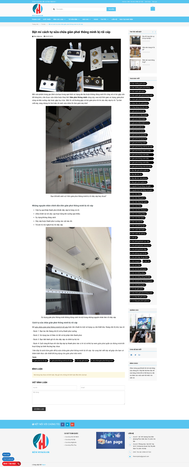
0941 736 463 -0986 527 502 (142, 452)
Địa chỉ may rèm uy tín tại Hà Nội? (148, 37)
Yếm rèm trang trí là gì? (148, 48)
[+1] (139, 354)
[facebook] (63, 424)
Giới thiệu (47, 19)
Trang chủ (36, 19)
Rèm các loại (58, 19)
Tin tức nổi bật (136, 32)
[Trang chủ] (37, 10)
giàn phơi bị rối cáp (40, 360)
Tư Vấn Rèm (73, 19)
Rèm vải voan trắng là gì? (148, 61)
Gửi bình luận (39, 409)
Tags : (34, 357)
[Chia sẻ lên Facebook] (131, 354)
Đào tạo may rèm (126, 19)
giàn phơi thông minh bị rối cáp (62, 360)
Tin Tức (104, 19)
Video (96, 19)
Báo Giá (86, 19)
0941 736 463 (9, 464)
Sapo (44, 464)
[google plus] (72, 424)
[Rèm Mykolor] (46, 443)
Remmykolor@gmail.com (141, 456)
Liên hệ (114, 19)
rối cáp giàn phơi (82, 360)
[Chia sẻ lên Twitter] (135, 354)
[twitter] (67, 424)
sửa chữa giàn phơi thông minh (103, 360)
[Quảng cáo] (142, 328)
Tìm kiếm (111, 9)
